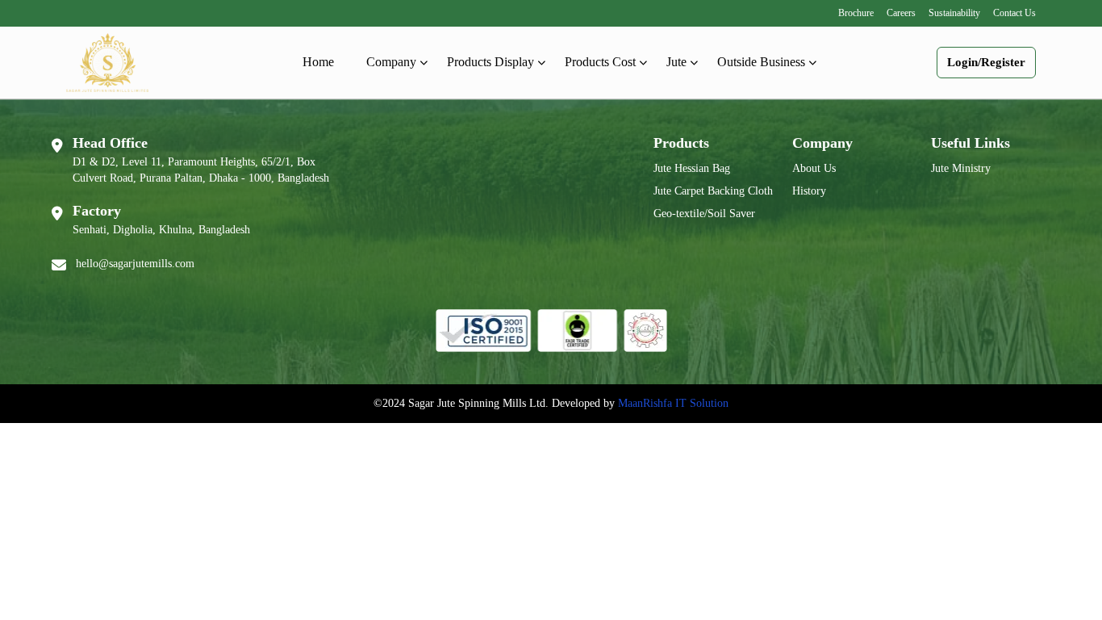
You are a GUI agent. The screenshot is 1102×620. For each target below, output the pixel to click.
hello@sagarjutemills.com (135, 264)
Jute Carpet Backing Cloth (713, 191)
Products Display (490, 62)
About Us (814, 168)
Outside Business (761, 62)
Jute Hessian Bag (691, 168)
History (809, 191)
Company (391, 62)
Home (318, 62)
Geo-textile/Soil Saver (704, 213)
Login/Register (986, 62)
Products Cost (600, 62)
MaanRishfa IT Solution (673, 403)
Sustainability (954, 13)
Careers (901, 13)
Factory (97, 211)
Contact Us (1014, 13)
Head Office (110, 143)
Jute (676, 62)
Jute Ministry (961, 168)
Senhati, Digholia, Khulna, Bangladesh (161, 230)
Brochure (856, 13)
